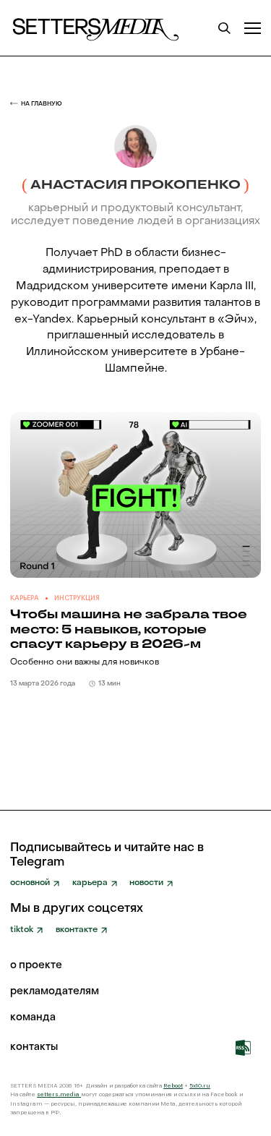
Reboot (173, 1085)
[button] (252, 28)
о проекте (36, 966)
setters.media (59, 1094)
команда (33, 1018)
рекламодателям (54, 992)
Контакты (34, 1047)
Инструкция (77, 598)
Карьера (24, 598)
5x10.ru (199, 1085)
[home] (94, 28)
